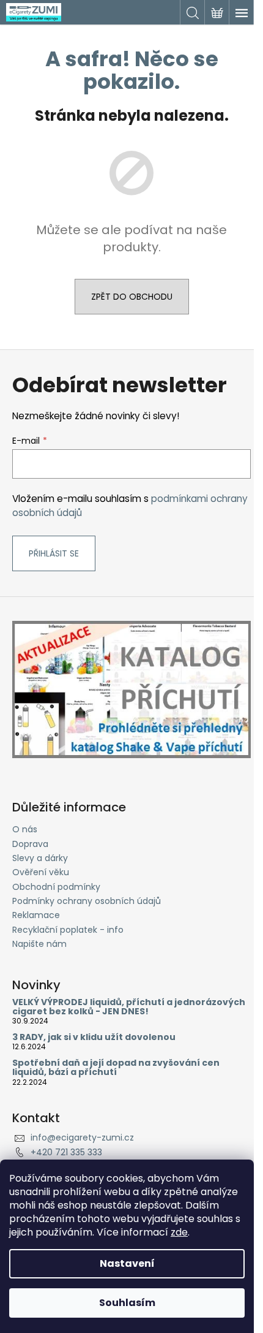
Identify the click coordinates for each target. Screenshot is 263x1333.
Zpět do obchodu (131, 297)
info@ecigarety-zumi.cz (82, 1137)
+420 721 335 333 (66, 1152)
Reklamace (36, 915)
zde (179, 1232)
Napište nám (39, 944)
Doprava (30, 844)
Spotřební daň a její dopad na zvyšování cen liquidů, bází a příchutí (116, 1067)
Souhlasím (127, 1303)
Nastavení (127, 1263)
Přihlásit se (54, 553)
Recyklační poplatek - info (68, 930)
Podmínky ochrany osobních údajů (86, 901)
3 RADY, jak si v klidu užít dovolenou (94, 1037)
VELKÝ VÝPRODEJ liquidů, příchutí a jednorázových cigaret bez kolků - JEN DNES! (128, 1007)
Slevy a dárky (40, 858)
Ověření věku (40, 872)
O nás (24, 829)
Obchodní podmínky (56, 887)
